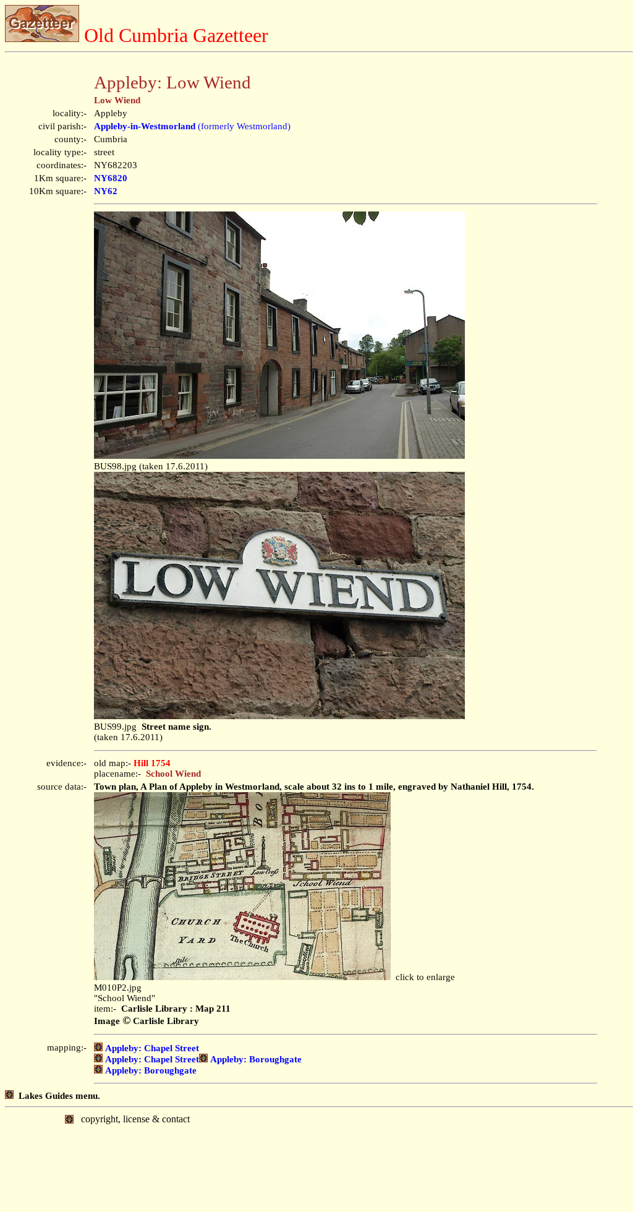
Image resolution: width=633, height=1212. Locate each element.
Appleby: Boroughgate (255, 1059)
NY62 (105, 191)
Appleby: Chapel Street (151, 1048)
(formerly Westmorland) (192, 126)
